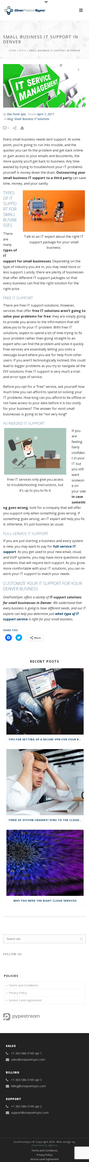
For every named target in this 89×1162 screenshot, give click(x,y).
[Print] (24, 127)
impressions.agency (44, 1145)
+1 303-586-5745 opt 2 (26, 1106)
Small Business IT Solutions (31, 119)
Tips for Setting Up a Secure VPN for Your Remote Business (46, 739)
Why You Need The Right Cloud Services (45, 900)
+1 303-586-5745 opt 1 (26, 1053)
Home (12, 50)
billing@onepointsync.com (28, 1086)
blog (22, 50)
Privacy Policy (18, 993)
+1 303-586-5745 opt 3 (26, 1080)
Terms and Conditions (23, 985)
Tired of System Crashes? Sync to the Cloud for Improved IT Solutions (46, 820)
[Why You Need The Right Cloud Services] (45, 863)
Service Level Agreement (25, 1000)
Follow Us (12, 954)
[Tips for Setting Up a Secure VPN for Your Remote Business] (45, 701)
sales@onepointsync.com (28, 1059)
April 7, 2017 (45, 114)
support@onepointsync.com (30, 1113)
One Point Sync (16, 114)
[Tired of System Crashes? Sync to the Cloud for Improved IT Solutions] (45, 782)
